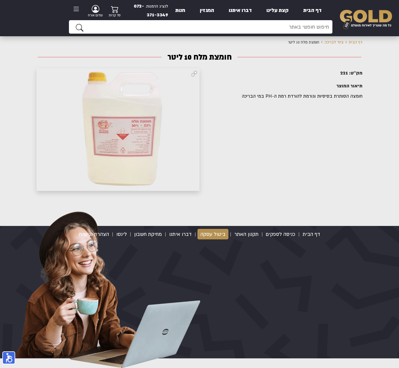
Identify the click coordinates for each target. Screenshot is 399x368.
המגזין (207, 10)
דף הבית (312, 10)
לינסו (121, 234)
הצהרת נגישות (94, 234)
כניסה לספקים (280, 234)
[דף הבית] (365, 17)
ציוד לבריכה (334, 42)
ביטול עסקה (212, 234)
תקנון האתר (246, 234)
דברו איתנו (240, 10)
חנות (180, 10)
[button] (194, 73)
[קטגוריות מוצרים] (78, 9)
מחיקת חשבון (148, 234)
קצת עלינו (277, 10)
